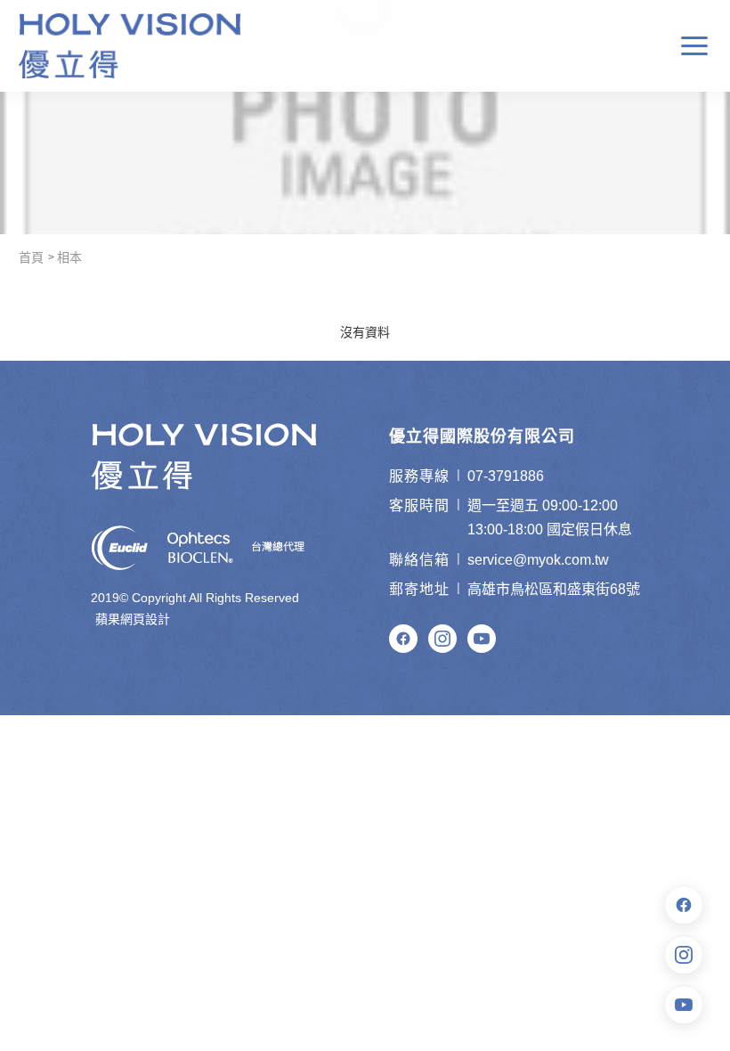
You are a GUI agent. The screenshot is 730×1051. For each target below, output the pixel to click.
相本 (69, 257)
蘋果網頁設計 (132, 619)
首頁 (31, 257)
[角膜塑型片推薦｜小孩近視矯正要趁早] (365, 117)
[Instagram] (442, 638)
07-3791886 (505, 476)
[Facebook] (403, 638)
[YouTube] (481, 638)
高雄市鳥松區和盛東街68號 (553, 589)
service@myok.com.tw (538, 559)
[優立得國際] (130, 45)
